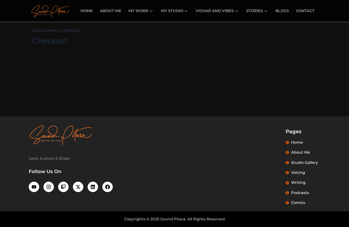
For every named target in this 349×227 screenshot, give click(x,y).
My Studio (172, 11)
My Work (138, 11)
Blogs (282, 11)
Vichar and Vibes (215, 11)
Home (86, 11)
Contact (305, 11)
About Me (110, 11)
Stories (254, 11)
